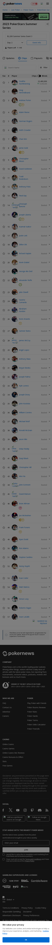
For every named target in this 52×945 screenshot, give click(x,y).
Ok (26, 940)
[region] (26, 933)
